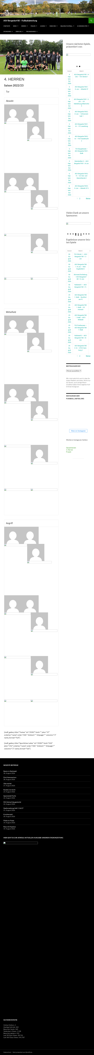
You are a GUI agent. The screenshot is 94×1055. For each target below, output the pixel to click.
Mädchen (53, 26)
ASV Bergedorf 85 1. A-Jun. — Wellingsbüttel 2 (81, 267)
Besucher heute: (9, 1029)
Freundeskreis (31, 31)
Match (82, 71)
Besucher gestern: (10, 1033)
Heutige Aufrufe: (9, 1027)
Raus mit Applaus (9, 827)
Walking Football (66, 26)
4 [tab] (75, 234)
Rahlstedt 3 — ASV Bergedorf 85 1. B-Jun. (81, 338)
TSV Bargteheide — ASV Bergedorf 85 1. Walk (81, 151)
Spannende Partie (9, 796)
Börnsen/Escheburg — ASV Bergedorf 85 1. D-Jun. (80, 277)
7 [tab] (83, 234)
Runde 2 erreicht (9, 790)
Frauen (33, 26)
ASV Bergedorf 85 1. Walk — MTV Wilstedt (81, 317)
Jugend (42, 26)
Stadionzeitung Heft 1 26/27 (13, 808)
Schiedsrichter (82, 26)
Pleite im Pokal (8, 820)
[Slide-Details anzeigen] (78, 58)
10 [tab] (75, 235)
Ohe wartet (7, 783)
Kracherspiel (8, 814)
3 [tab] (73, 234)
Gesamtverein (71, 448)
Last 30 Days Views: (10, 1035)
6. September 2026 (69, 178)
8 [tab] (86, 234)
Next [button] (87, 58)
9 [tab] (89, 234)
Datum (69, 71)
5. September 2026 (69, 91)
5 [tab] (78, 234)
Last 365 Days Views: (11, 1037)
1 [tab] (77, 66)
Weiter (88, 198)
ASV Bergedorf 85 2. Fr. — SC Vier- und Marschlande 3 (81, 176)
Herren (23, 26)
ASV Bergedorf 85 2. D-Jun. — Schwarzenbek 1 (81, 114)
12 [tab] (81, 235)
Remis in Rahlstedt (10, 771)
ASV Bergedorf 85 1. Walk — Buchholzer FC (80, 297)
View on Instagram (78, 431)
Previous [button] (69, 58)
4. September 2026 (69, 79)
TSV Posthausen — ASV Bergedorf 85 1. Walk (80, 328)
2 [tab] (79, 66)
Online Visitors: (9, 1025)
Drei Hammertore (9, 777)
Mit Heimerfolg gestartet (12, 802)
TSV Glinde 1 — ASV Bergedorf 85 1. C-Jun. (80, 256)
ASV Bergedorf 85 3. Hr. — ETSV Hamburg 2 (80, 348)
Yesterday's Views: (10, 1031)
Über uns (19, 31)
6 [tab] (81, 234)
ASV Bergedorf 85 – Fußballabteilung (20, 20)
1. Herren (69, 450)
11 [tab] (78, 235)
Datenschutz (7, 1052)
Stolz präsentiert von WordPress (22, 1052)
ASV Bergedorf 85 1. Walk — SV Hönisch (81, 307)
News (15, 26)
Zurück (68, 198)
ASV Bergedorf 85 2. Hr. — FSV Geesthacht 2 (82, 139)
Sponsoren (7, 31)
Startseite (6, 26)
